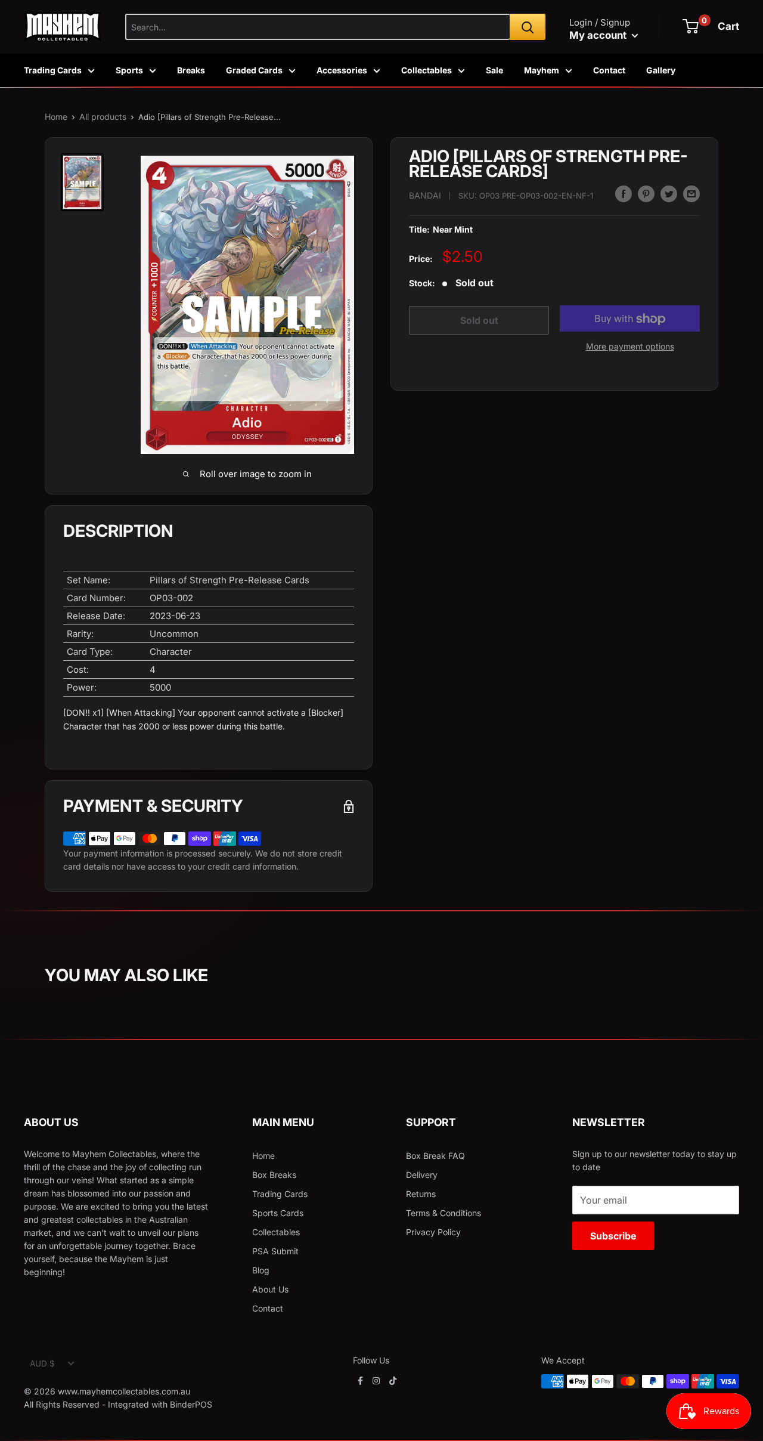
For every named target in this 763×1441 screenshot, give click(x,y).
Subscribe (613, 1236)
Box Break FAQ (435, 1156)
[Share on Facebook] (623, 193)
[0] (690, 26)
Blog (260, 1270)
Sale (494, 70)
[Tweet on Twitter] (668, 193)
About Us (270, 1289)
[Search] (527, 27)
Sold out (479, 320)
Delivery (422, 1175)
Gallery (660, 70)
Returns (421, 1194)
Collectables (426, 70)
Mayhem (541, 70)
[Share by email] (691, 193)
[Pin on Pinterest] (646, 193)
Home (56, 117)
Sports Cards (277, 1213)
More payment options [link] (630, 347)
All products (102, 117)
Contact (609, 70)
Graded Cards (254, 70)
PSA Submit (275, 1251)
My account (599, 35)
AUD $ (42, 1363)
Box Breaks (274, 1175)
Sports (129, 70)
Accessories (342, 70)
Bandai (425, 195)
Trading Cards (53, 70)
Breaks (191, 70)
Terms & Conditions (443, 1213)
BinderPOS (191, 1404)
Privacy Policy (433, 1232)
